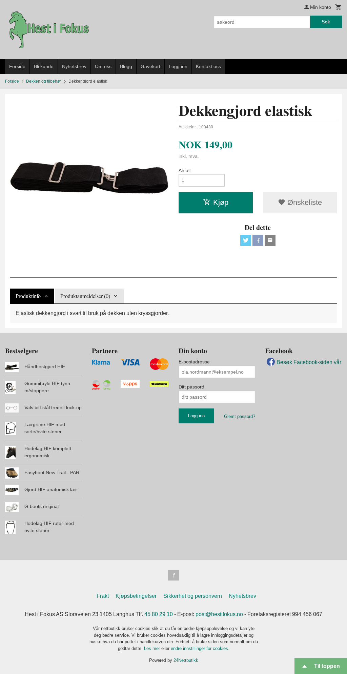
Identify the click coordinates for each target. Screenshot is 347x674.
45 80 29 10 (158, 614)
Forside (17, 66)
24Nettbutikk (186, 660)
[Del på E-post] (270, 240)
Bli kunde (44, 66)
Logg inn (178, 66)
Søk (326, 21)
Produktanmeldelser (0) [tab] (85, 295)
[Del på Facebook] (257, 240)
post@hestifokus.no (219, 614)
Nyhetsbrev (74, 66)
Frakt (103, 596)
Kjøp (220, 202)
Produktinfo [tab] (28, 295)
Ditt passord (191, 386)
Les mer (152, 648)
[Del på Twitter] (245, 240)
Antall (184, 170)
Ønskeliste (303, 202)
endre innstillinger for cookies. (200, 648)
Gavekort (150, 66)
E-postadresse (194, 361)
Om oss (103, 66)
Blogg (126, 66)
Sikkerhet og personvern (192, 596)
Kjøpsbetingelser (136, 596)
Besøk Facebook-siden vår (309, 362)
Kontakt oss (208, 66)
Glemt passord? (239, 416)
